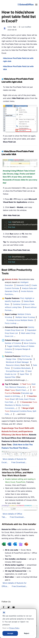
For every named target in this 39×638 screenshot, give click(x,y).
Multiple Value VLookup (25, 317)
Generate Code (22, 285)
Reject (26, 633)
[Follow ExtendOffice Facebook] (4, 607)
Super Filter (24, 374)
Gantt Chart (21, 390)
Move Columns (30, 343)
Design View (11, 359)
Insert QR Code (17, 399)
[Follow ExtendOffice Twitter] (9, 607)
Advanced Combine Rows (21, 411)
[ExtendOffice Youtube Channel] (13, 607)
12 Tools (25, 384)
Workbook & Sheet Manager (17, 362)
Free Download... (19, 462)
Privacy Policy (14, 628)
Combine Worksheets (22, 368)
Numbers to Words (13, 405)
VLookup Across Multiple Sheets (19, 320)
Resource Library (13, 365)
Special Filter (10, 377)
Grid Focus (25, 356)
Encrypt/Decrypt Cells (15, 371)
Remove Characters (17, 387)
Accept (10, 633)
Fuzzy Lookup (10, 323)
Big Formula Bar (25, 359)
